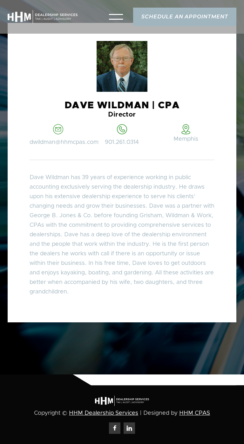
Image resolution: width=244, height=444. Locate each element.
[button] (116, 17)
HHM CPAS (194, 413)
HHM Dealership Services (103, 413)
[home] (43, 16)
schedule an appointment (184, 17)
